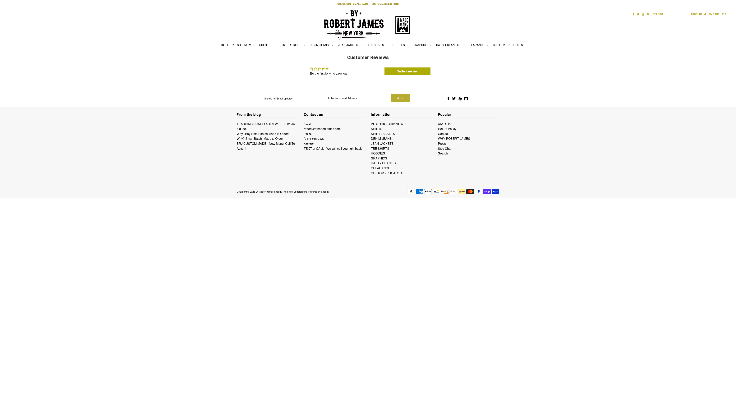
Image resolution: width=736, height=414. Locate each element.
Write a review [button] (407, 71)
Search (443, 153)
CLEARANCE (476, 45)
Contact (443, 133)
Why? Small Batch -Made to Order (260, 138)
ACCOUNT (697, 14)
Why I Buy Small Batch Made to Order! (263, 133)
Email (307, 124)
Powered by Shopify (318, 191)
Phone (307, 134)
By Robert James (265, 191)
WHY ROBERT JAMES (454, 138)
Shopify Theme (282, 191)
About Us (444, 124)
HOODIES (399, 45)
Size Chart (445, 148)
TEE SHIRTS (376, 45)
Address (309, 143)
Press (442, 143)
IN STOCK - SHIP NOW (236, 45)
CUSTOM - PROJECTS (508, 45)
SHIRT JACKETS (290, 45)
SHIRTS (264, 45)
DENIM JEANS (320, 45)
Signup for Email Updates (278, 98)
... (529, 45)
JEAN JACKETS (348, 45)
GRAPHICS (420, 45)
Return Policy (447, 129)
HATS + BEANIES (447, 45)
